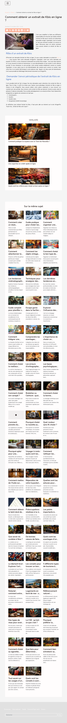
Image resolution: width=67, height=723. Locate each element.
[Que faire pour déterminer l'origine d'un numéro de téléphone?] (33, 642)
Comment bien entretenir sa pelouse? (49, 651)
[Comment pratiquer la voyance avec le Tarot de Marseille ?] (29, 131)
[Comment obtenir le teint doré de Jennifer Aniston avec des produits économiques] (16, 502)
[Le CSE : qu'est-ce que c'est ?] (33, 613)
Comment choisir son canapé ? (15, 394)
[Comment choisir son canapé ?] (16, 386)
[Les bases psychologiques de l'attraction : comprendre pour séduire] (51, 357)
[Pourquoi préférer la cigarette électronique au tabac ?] (51, 613)
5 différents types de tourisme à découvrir (51, 566)
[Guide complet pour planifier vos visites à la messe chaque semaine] (16, 300)
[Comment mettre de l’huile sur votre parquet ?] (16, 473)
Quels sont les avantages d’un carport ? (50, 539)
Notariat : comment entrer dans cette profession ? (15, 595)
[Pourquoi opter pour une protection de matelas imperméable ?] (16, 444)
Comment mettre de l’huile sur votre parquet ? (16, 483)
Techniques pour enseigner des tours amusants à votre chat (33, 282)
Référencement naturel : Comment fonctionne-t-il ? (50, 595)
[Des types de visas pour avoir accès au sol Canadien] (16, 613)
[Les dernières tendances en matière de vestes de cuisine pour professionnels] (51, 271)
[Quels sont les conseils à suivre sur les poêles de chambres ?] (33, 671)
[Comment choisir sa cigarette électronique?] (16, 642)
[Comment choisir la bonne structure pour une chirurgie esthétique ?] (51, 386)
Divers (12, 12)
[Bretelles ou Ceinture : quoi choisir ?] (33, 386)
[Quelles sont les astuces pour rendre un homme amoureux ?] (51, 473)
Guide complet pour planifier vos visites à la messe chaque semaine (16, 311)
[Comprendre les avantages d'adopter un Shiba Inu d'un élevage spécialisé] (33, 329)
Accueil (7, 12)
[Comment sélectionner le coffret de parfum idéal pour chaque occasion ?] (16, 244)
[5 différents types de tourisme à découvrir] (51, 556)
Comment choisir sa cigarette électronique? (15, 651)
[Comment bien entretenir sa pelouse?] (51, 642)
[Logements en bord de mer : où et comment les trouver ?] (33, 584)
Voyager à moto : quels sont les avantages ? (33, 454)
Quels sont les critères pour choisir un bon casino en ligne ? (29, 186)
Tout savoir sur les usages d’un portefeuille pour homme (15, 682)
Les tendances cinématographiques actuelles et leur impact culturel (17, 282)
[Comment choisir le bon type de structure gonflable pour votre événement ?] (51, 244)
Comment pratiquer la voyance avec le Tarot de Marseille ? (29, 141)
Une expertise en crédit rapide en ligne (22, 164)
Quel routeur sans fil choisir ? (50, 423)
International (16, 709)
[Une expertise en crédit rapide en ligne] (22, 154)
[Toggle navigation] (7, 3)
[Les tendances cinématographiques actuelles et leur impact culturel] (16, 271)
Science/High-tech (34, 709)
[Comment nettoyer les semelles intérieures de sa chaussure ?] (51, 444)
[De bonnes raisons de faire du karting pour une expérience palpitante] (33, 529)
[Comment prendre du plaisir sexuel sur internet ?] (16, 415)
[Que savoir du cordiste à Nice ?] (16, 529)
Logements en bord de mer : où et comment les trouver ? (33, 595)
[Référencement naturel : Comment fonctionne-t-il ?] (51, 584)
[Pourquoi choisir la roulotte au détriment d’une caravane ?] (33, 415)
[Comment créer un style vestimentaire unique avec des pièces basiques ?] (16, 215)
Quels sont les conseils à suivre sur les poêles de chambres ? (33, 682)
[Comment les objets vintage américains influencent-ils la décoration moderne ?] (33, 244)
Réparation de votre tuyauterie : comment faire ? (33, 483)
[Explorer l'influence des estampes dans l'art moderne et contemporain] (51, 300)
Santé (24, 709)
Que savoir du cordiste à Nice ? (15, 537)
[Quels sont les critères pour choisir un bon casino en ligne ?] (29, 176)
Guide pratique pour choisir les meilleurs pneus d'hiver (33, 226)
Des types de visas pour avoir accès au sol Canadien (15, 624)
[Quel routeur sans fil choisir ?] (51, 415)
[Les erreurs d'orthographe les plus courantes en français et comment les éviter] (33, 357)
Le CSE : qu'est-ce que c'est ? (33, 621)
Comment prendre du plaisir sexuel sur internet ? (15, 426)
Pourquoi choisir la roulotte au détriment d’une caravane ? (33, 426)
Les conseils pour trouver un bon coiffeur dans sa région (33, 567)
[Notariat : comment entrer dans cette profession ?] (16, 584)
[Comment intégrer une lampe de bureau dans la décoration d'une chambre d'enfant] (16, 329)
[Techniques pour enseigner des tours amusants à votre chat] (33, 271)
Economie (7, 709)
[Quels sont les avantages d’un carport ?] (51, 529)
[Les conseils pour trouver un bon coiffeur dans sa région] (33, 556)
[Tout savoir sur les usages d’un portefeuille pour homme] (16, 671)
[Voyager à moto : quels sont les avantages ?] (33, 444)
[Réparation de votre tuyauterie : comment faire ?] (33, 473)
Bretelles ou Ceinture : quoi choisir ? (32, 395)
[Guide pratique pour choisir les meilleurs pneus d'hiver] (33, 215)
